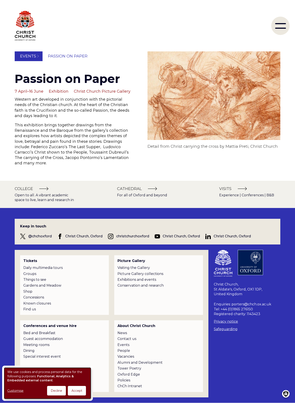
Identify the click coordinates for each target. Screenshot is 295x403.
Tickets (30, 261)
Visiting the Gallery (133, 268)
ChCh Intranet (129, 386)
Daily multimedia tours (43, 268)
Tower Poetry (129, 368)
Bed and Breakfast (39, 333)
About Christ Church (136, 326)
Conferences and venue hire (50, 326)
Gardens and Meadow (42, 285)
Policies (123, 380)
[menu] (280, 26)
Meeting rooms (36, 345)
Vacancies (125, 356)
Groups (29, 274)
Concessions (33, 297)
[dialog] (47, 383)
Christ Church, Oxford (84, 236)
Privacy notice (226, 321)
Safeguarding (226, 329)
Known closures (37, 303)
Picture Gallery (131, 261)
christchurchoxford (132, 236)
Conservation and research (140, 285)
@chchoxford (40, 236)
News (122, 333)
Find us (29, 309)
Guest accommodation (43, 339)
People (123, 351)
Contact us (126, 339)
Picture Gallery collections (140, 274)
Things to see (34, 280)
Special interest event (42, 356)
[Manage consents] (286, 394)
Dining (29, 351)
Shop (27, 291)
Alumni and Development (140, 362)
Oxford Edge (128, 374)
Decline (56, 391)
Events (28, 56)
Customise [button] (15, 391)
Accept (76, 391)
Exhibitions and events (136, 280)
